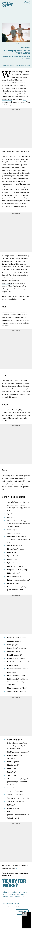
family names (20, 83)
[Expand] (23, 913)
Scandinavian (7, 283)
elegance (13, 102)
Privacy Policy (7, 906)
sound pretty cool (8, 165)
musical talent (7, 99)
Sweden (5, 281)
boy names (25, 152)
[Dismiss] (29, 913)
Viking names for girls (13, 156)
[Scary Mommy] (7, 4)
